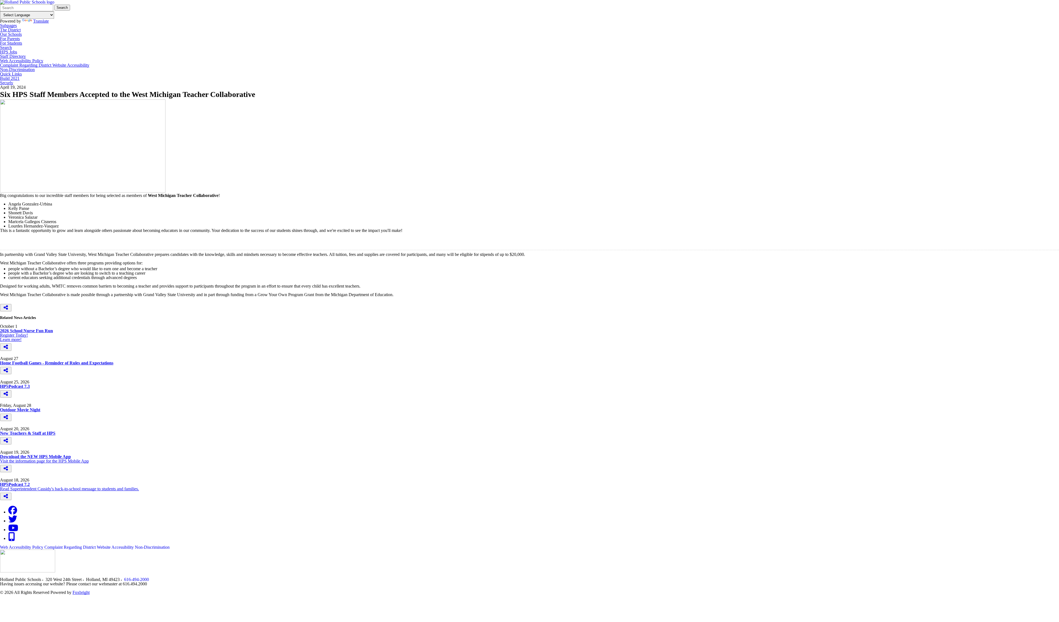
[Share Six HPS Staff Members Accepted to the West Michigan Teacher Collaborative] (6, 308)
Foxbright (81, 592)
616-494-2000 (136, 579)
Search (62, 8)
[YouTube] (13, 529)
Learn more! (11, 339)
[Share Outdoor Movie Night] (6, 417)
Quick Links (11, 74)
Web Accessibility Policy (21, 61)
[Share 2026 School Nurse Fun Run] (6, 347)
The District (10, 30)
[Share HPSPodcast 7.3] (6, 394)
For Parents (10, 39)
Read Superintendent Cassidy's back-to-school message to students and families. (69, 488)
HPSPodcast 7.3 (15, 386)
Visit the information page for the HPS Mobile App (44, 461)
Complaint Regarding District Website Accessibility (44, 65)
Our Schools (11, 34)
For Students (11, 43)
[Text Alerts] (11, 538)
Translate (41, 21)
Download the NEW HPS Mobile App (35, 456)
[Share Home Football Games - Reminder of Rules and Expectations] (6, 370)
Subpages (8, 25)
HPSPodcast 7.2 (15, 484)
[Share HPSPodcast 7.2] (6, 496)
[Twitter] (12, 520)
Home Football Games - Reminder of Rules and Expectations (56, 363)
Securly (6, 83)
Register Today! (14, 335)
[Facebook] (12, 512)
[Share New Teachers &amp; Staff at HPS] (6, 441)
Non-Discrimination (17, 69)
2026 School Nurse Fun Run (26, 330)
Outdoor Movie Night (20, 409)
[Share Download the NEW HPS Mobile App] (6, 468)
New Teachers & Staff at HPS (27, 433)
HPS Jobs (8, 52)
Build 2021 (10, 78)
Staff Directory (13, 56)
